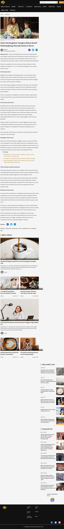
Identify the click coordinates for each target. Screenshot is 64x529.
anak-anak (14, 66)
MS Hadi (5, 49)
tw (55, 524)
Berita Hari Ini (5, 6)
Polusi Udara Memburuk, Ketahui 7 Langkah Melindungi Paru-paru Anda (48, 381)
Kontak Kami (36, 507)
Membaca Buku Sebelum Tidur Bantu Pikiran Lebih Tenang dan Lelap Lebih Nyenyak (28, 294)
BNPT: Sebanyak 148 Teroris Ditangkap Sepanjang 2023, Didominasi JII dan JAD (47, 467)
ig (59, 524)
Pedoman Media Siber (29, 517)
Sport (45, 6)
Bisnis (13, 6)
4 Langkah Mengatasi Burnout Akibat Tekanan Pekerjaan (8, 293)
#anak (19, 228)
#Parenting (14, 228)
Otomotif (29, 6)
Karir (36, 516)
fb (51, 524)
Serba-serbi (4, 10)
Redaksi (36, 511)
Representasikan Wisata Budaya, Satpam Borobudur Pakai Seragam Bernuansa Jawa (48, 477)
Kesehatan (43, 367)
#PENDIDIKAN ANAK (26, 228)
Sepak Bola (37, 6)
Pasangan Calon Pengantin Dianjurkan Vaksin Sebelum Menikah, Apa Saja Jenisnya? (48, 371)
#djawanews (8, 228)
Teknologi (51, 6)
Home (1, 14)
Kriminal (12, 10)
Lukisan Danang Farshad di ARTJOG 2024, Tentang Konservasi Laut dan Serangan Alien (47, 436)
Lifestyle (20, 6)
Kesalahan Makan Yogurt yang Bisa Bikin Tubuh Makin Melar (47, 391)
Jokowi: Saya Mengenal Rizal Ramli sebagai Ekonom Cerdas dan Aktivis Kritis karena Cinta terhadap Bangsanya (48, 447)
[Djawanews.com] (3, 2)
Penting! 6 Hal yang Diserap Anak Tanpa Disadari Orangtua (19, 158)
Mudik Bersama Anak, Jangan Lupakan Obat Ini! (48, 410)
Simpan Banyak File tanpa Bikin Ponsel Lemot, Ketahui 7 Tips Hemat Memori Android (48, 401)
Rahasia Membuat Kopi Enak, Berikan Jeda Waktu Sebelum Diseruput (10, 354)
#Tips (1, 230)
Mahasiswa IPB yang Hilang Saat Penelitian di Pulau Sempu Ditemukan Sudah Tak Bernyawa (48, 487)
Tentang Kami (29, 507)
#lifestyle (2, 228)
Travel (59, 6)
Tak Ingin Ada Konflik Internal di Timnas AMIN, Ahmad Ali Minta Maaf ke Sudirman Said (48, 457)
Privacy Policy (29, 512)
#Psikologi (33, 228)
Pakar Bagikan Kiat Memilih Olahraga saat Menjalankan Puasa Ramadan (48, 421)
